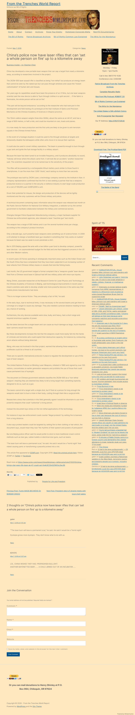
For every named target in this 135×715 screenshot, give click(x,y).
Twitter (17, 456)
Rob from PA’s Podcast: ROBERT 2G (110, 97)
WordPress (21, 706)
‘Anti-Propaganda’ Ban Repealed (110, 116)
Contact (28, 32)
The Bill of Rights (15, 37)
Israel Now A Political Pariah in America (112, 403)
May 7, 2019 (17, 48)
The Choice (103, 447)
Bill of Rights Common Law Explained (70, 37)
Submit (124, 257)
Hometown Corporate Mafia (77, 32)
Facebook (27, 456)
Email (9, 629)
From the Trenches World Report (33, 4)
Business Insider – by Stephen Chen (21, 65)
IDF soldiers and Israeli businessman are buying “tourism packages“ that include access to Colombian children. (110, 381)
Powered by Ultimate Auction (125, 714)
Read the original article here (65, 453)
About (19, 32)
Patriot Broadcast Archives (39, 37)
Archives (39, 32)
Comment (12, 606)
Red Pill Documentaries (103, 32)
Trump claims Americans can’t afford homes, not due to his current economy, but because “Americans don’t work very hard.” (109, 350)
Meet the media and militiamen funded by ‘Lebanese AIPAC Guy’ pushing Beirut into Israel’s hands (109, 408)
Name (9, 620)
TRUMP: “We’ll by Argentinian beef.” (112, 306)
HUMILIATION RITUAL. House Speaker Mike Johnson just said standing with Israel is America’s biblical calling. (110, 272)
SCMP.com (34, 453)
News (83, 48)
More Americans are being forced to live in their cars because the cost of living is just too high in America (109, 415)
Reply (12, 543)
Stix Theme (37, 706)
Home (10, 32)
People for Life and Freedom (53, 481)
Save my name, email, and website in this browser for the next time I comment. (38, 649)
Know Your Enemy (54, 32)
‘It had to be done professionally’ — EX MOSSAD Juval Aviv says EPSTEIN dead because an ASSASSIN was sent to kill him (110, 451)
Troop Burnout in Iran (105, 386)
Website (10, 639)
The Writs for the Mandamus (103, 37)
